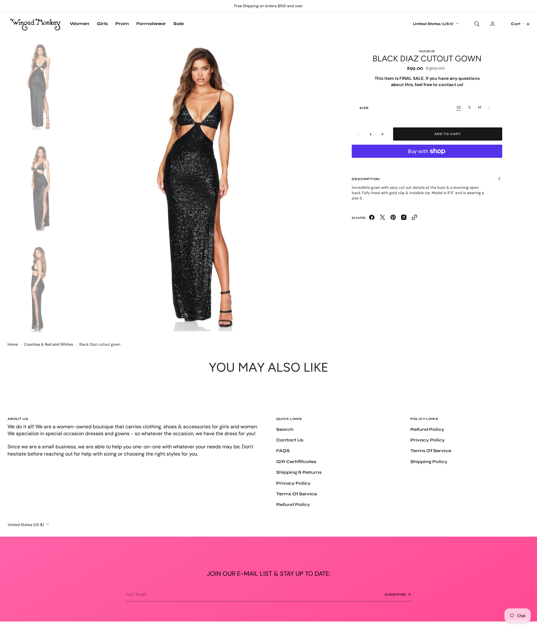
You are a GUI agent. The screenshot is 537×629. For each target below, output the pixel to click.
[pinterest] (393, 218)
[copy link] (414, 218)
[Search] (476, 24)
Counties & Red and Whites (48, 344)
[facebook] (372, 218)
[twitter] (382, 218)
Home (13, 344)
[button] (520, 24)
